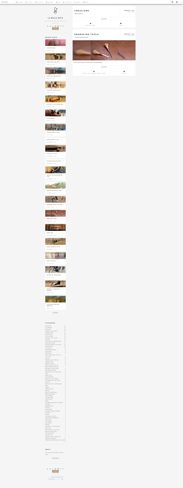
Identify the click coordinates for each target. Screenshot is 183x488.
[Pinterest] (63, 26)
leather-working (52, 417)
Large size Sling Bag (53, 61)
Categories (4, 2)
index (120, 25)
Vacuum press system (53, 132)
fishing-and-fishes (52, 411)
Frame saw (50, 232)
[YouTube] (58, 26)
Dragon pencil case (53, 139)
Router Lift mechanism (54, 274)
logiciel (48, 419)
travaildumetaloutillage (55, 440)
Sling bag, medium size (54, 76)
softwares (49, 377)
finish (47, 407)
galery (104, 73)
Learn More (55, 458)
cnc (46, 373)
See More (55, 312)
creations (49, 361)
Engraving (94, 73)
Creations (81, 11)
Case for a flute (52, 153)
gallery (48, 326)
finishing (48, 409)
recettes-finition (52, 429)
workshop (49, 346)
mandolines (49, 363)
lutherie (48, 327)
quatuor (48, 375)
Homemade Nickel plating (54, 204)
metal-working (51, 392)
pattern (48, 423)
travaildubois (50, 438)
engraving (49, 406)
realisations (50, 343)
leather (48, 351)
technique (49, 397)
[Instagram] (60, 26)
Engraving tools (86, 34)
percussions (50, 394)
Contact (78, 2)
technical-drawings (53, 341)
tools (124, 73)
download (49, 332)
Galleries (50, 2)
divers (47, 404)
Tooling (84, 73)
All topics (39, 2)
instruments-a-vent (53, 344)
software (49, 395)
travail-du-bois (51, 331)
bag (46, 385)
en (181, 2)
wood (47, 382)
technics (48, 434)
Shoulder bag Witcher (54, 161)
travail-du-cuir (51, 337)
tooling (48, 348)
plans (47, 339)
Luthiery (30, 2)
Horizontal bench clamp (54, 190)
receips (48, 428)
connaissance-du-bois (54, 402)
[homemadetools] (55, 28)
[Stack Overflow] (52, 26)
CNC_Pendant (51, 118)
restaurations (51, 431)
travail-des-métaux (53, 436)
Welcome (20, 2)
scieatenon (49, 433)
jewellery (49, 388)
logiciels (48, 334)
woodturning (50, 370)
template (48, 399)
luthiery (48, 421)
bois (46, 400)
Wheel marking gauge (53, 246)
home (47, 414)
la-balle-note (51, 416)
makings (48, 353)
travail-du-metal (52, 360)
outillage (49, 336)
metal (47, 390)
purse (47, 424)
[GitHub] (50, 26)
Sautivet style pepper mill (55, 104)
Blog (58, 2)
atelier (48, 329)
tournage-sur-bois (52, 380)
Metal (93, 25)
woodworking (50, 349)
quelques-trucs (51, 365)
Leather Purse (51, 47)
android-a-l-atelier (53, 372)
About (87, 2)
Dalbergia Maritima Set (54, 90)
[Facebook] (55, 26)
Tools (89, 73)
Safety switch (51, 260)
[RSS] (47, 26)
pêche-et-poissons (52, 426)
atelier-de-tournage (53, 383)
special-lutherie (52, 378)
